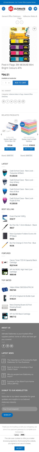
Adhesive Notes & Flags (16, 94)
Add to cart (20, 83)
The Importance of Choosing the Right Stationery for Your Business (22, 361)
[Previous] (1, 139)
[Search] (30, 8)
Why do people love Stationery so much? (20, 375)
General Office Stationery (11, 16)
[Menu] (3, 8)
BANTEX (10, 156)
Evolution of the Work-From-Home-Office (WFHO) (20, 382)
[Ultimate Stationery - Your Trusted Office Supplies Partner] (17, 9)
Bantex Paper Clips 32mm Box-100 (10, 140)
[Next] (37, 139)
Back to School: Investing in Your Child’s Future (20, 368)
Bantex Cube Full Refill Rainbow (29, 140)
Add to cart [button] (10, 149)
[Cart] (35, 8)
